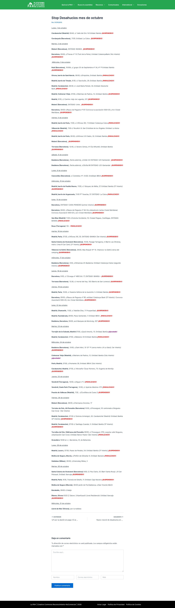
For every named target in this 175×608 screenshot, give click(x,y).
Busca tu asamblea (85, 5)
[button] (74, 4)
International (127, 5)
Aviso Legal (101, 604)
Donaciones (142, 5)
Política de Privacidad (116, 604)
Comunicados (113, 5)
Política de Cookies (133, 604)
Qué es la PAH (67, 5)
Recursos (99, 5)
